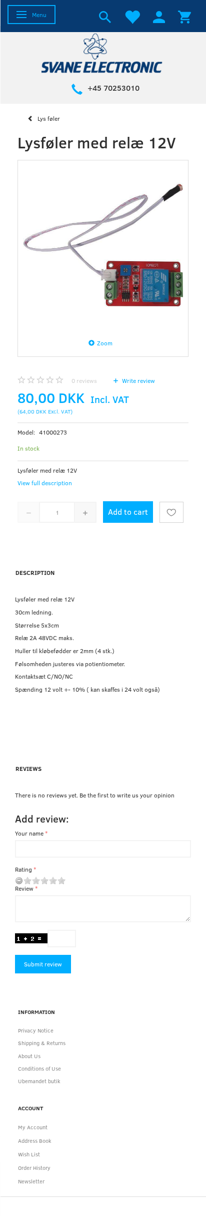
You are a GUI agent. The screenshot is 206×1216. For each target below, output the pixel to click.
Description (35, 572)
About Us (29, 1056)
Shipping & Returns (42, 1043)
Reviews (29, 768)
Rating (23, 869)
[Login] (159, 16)
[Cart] (184, 16)
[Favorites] (132, 16)
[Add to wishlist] (172, 512)
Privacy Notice (36, 1030)
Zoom (104, 343)
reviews (84, 380)
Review (24, 888)
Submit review (43, 964)
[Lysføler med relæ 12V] (103, 245)
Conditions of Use (39, 1068)
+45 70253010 (114, 88)
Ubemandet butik (39, 1081)
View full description (45, 483)
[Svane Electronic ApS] (103, 52)
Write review (137, 380)
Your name (29, 833)
